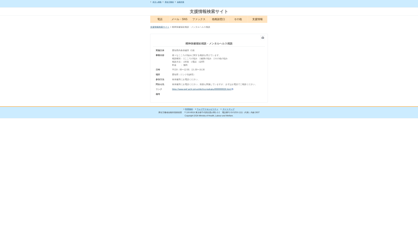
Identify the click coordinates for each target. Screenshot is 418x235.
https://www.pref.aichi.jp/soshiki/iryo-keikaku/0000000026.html (202, 89)
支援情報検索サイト (209, 11)
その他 (238, 19)
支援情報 (257, 19)
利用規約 (189, 109)
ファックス (198, 19)
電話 (159, 19)
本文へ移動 (157, 2)
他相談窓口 (218, 19)
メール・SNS (179, 19)
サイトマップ (228, 109)
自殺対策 (180, 2)
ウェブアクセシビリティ (207, 109)
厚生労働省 (169, 2)
